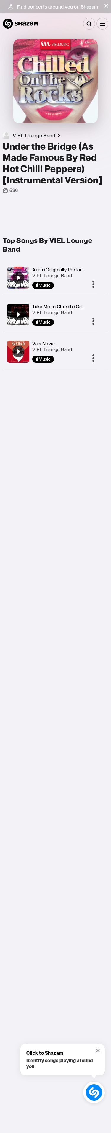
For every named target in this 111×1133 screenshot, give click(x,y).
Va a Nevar (43, 343)
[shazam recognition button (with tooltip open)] (93, 1092)
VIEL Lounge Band (52, 276)
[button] (106, 6)
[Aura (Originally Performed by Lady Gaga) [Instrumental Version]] (18, 278)
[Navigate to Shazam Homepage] (20, 24)
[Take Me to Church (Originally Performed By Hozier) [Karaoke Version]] (18, 314)
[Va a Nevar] (18, 351)
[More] (93, 285)
